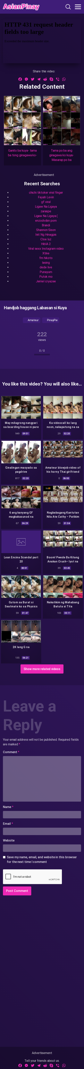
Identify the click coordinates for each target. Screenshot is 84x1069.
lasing (46, 262)
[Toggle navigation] (78, 6)
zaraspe (46, 211)
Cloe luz (45, 239)
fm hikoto (45, 258)
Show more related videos (42, 669)
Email (8, 824)
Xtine (46, 253)
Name (8, 807)
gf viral (45, 202)
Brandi (46, 225)
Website (8, 840)
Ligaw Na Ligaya (46, 206)
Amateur (33, 320)
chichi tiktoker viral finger (46, 192)
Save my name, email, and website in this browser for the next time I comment (42, 859)
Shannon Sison (46, 230)
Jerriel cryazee (46, 281)
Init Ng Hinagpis (46, 234)
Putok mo (46, 276)
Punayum (46, 272)
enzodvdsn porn (46, 220)
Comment (11, 752)
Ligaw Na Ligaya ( (46, 216)
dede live (46, 267)
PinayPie (52, 320)
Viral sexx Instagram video (46, 248)
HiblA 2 (46, 244)
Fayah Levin (46, 197)
